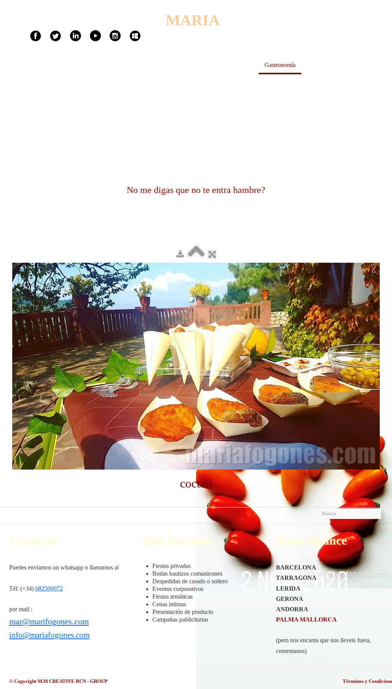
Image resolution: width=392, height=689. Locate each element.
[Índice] (196, 254)
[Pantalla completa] (212, 254)
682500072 (49, 588)
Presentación (237, 65)
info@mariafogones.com (49, 635)
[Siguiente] (374, 307)
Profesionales (323, 65)
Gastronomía (280, 65)
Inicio (204, 65)
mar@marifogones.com (49, 621)
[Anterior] (17, 307)
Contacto (361, 65)
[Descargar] (180, 254)
